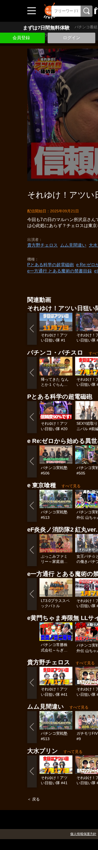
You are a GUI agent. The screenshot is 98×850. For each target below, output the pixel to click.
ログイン (71, 37)
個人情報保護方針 (83, 834)
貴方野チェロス (42, 245)
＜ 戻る (33, 799)
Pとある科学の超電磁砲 (50, 264)
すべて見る (71, 486)
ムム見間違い (73, 245)
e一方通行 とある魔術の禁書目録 (59, 271)
